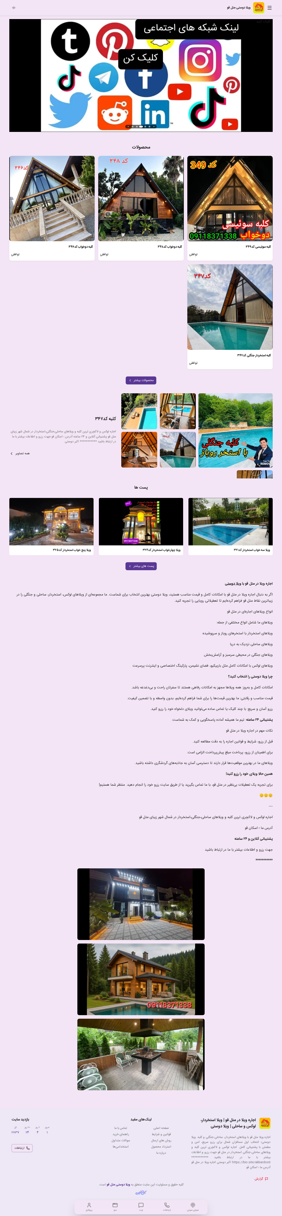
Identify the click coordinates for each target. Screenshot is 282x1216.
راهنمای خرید (121, 1134)
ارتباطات (19, 1148)
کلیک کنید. (262, 22)
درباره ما (161, 1153)
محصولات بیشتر (144, 380)
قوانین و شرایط (161, 1134)
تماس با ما (120, 1128)
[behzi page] (141, 1193)
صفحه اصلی (161, 1128)
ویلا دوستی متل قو (118, 1184)
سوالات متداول (121, 1140)
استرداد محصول (161, 1147)
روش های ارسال (161, 1140)
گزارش (259, 1179)
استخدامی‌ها (121, 1147)
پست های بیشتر (143, 566)
